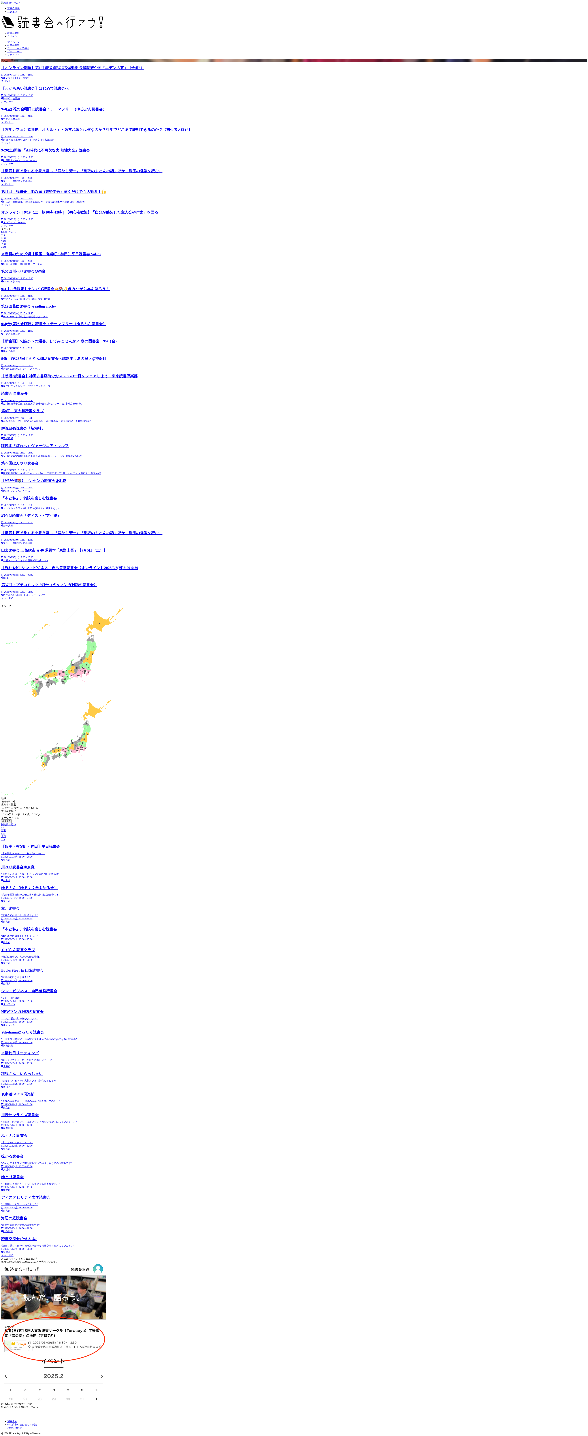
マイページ (13, 42)
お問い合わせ (14, 1428)
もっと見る (7, 598)
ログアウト (13, 54)
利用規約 (12, 1421)
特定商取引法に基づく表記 (22, 1424)
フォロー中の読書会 (18, 48)
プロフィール (14, 51)
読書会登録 (13, 8)
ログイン (12, 11)
